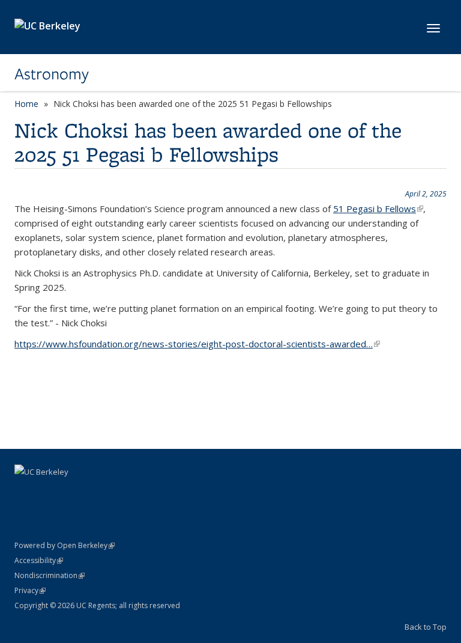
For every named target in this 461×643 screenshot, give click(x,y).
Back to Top (426, 626)
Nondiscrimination (49, 575)
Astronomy (51, 74)
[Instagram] (72, 492)
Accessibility (38, 560)
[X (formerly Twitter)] (48, 492)
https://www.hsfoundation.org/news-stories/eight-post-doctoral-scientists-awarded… (197, 344)
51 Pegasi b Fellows (378, 209)
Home (26, 103)
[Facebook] (25, 492)
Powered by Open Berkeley (64, 545)
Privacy (30, 590)
